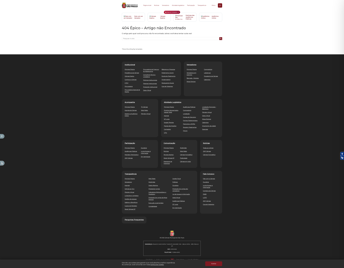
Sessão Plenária (169, 122)
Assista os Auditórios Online (131, 115)
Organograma (166, 79)
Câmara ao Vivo (129, 189)
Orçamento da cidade (209, 126)
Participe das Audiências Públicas (190, 17)
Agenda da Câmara (131, 110)
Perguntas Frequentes (134, 220)
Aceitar (213, 264)
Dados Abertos (153, 185)
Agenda (166, 116)
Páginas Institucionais (150, 83)
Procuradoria (129, 86)
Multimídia (183, 148)
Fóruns (185, 131)
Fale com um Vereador (138, 17)
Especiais (205, 129)
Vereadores (165, 5)
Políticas (175, 182)
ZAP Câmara (129, 158)
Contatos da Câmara (209, 191)
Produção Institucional (150, 87)
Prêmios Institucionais (150, 80)
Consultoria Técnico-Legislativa (149, 76)
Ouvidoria (144, 148)
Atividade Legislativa (172, 102)
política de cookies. (157, 264)
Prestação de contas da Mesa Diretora (158, 198)
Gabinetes (207, 79)
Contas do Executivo (189, 117)
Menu (213, 5)
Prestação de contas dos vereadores (180, 190)
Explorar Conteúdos (172, 12)
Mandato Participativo (131, 155)
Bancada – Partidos (193, 78)
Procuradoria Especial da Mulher (132, 91)
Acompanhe (130, 102)
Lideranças (207, 73)
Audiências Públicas (189, 107)
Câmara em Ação (185, 161)
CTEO (126, 83)
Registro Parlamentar (190, 127)
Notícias (156, 5)
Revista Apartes (169, 155)
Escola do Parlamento (168, 76)
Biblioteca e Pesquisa (168, 69)
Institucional (130, 65)
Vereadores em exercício (191, 74)
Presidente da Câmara (211, 76)
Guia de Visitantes (167, 86)
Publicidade (183, 158)
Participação (191, 5)
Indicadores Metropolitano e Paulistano (157, 193)
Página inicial (147, 5)
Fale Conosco (208, 174)
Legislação (186, 114)
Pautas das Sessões (170, 126)
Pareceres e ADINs (189, 124)
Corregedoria (208, 69)
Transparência (202, 5)
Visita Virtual (176, 197)
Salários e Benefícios (131, 202)
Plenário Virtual (145, 114)
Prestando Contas (154, 189)
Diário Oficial (147, 90)
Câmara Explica (162, 17)
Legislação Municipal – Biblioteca (209, 108)
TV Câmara (144, 107)
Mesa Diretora (191, 81)
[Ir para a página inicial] (130, 5)
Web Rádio (144, 110)
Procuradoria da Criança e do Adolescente (151, 70)
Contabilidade (153, 206)
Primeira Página (130, 69)
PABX (204, 194)
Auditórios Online (215, 17)
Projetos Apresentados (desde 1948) (171, 111)
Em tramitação (145, 157)
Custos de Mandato (131, 206)
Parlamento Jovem (168, 73)
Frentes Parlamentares (190, 120)
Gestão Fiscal (176, 179)
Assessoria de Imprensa (168, 162)
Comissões (167, 129)
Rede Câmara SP (169, 158)
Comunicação (169, 143)
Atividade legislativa (178, 5)
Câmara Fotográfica (186, 155)
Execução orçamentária (156, 203)
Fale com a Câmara (209, 179)
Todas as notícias (208, 148)
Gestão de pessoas (131, 199)
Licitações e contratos (131, 195)
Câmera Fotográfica (209, 155)
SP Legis (166, 119)
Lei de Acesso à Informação (146, 152)
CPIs (165, 133)
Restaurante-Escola (168, 83)
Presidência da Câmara (132, 73)
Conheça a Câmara (130, 79)
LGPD (205, 197)
